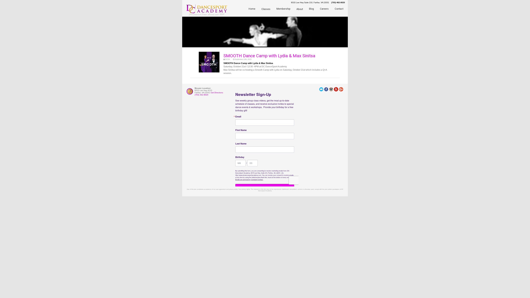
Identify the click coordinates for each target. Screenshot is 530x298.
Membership (283, 8)
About (299, 9)
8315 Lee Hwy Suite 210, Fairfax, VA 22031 (310, 2)
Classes (265, 9)
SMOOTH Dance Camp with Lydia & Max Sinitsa (269, 55)
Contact (339, 8)
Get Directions (217, 92)
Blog (311, 8)
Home (252, 8)
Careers (324, 8)
